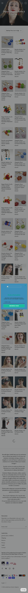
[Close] (25, 285)
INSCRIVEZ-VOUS (14, 306)
